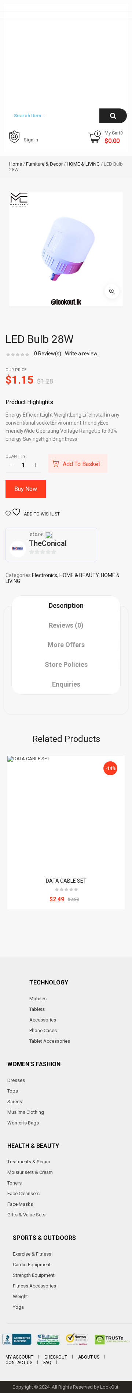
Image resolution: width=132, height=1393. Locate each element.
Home (15, 164)
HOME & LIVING (83, 164)
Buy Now (25, 488)
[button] (111, 291)
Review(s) (47, 353)
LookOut (109, 1387)
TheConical (48, 543)
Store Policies (66, 664)
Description (66, 605)
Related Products (66, 739)
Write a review (81, 353)
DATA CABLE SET (66, 881)
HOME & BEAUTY (79, 575)
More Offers (66, 645)
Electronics (44, 575)
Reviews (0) (66, 625)
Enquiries (66, 684)
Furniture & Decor (44, 164)
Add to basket (81, 464)
